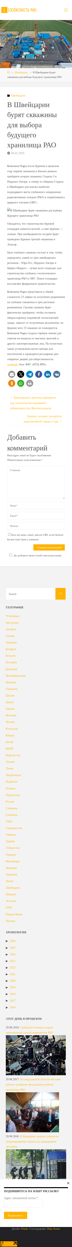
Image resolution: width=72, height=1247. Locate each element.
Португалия (13, 795)
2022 (12, 967)
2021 (12, 974)
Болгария (11, 662)
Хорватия (11, 874)
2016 (12, 1007)
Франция (11, 868)
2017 (12, 1000)
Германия (11, 689)
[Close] (68, 1183)
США (9, 821)
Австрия (11, 629)
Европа (10, 708)
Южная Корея (14, 914)
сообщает (12, 364)
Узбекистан (13, 848)
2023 (12, 961)
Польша (10, 788)
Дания (9, 702)
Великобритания (16, 675)
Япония (10, 921)
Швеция (11, 894)
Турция (10, 841)
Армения (11, 642)
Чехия (9, 881)
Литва (9, 768)
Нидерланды (13, 775)
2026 (12, 941)
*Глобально (13, 616)
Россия (10, 801)
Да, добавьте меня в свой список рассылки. (38, 555)
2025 (12, 948)
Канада (10, 735)
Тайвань (11, 834)
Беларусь (11, 649)
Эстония (11, 901)
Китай (9, 742)
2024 (12, 954)
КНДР (9, 748)
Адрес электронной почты (21, 1198)
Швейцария (21, 72)
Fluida (24, 1228)
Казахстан (12, 729)
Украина (11, 854)
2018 (12, 994)
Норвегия (11, 781)
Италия (10, 722)
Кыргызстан (13, 755)
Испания (11, 715)
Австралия (12, 622)
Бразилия (11, 669)
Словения (11, 815)
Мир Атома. (53, 1228)
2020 (12, 981)
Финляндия (13, 861)
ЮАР (9, 907)
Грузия (10, 695)
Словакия (11, 808)
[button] (11, 374)
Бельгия (10, 655)
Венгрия (11, 682)
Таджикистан (14, 828)
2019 (12, 987)
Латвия (10, 762)
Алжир (10, 636)
